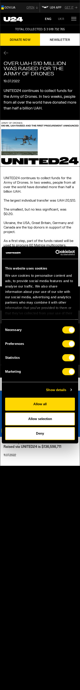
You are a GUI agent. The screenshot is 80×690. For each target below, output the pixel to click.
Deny (40, 433)
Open (30, 7)
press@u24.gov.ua (18, 574)
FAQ (7, 527)
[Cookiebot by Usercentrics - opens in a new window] (56, 253)
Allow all (40, 404)
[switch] (68, 343)
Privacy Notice (18, 506)
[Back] (7, 53)
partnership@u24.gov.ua (23, 583)
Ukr (61, 19)
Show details (56, 390)
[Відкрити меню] (74, 19)
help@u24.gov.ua (17, 566)
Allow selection (40, 419)
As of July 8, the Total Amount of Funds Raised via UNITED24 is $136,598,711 (35, 444)
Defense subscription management (37, 516)
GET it (69, 7)
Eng (48, 19)
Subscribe (62, 631)
